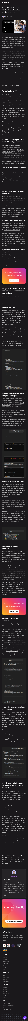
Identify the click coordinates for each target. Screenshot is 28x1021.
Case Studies (6, 977)
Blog (4, 975)
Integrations (6, 979)
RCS (4, 969)
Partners (5, 995)
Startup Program (7, 993)
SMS (4, 965)
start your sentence (17, 553)
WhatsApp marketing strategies (16, 210)
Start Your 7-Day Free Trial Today (14, 921)
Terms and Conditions (8, 1005)
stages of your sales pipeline (12, 229)
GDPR (4, 1007)
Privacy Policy (6, 1003)
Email (4, 967)
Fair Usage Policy (7, 1009)
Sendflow (5, 959)
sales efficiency (9, 47)
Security (5, 991)
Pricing (4, 997)
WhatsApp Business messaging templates (13, 577)
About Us (5, 987)
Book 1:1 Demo (14, 280)
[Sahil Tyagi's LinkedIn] (5, 895)
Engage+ (5, 957)
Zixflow (10, 824)
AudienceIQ (6, 961)
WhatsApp (5, 963)
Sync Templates (14, 611)
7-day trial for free (17, 855)
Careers (5, 989)
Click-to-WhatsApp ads (12, 651)
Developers (6, 981)
